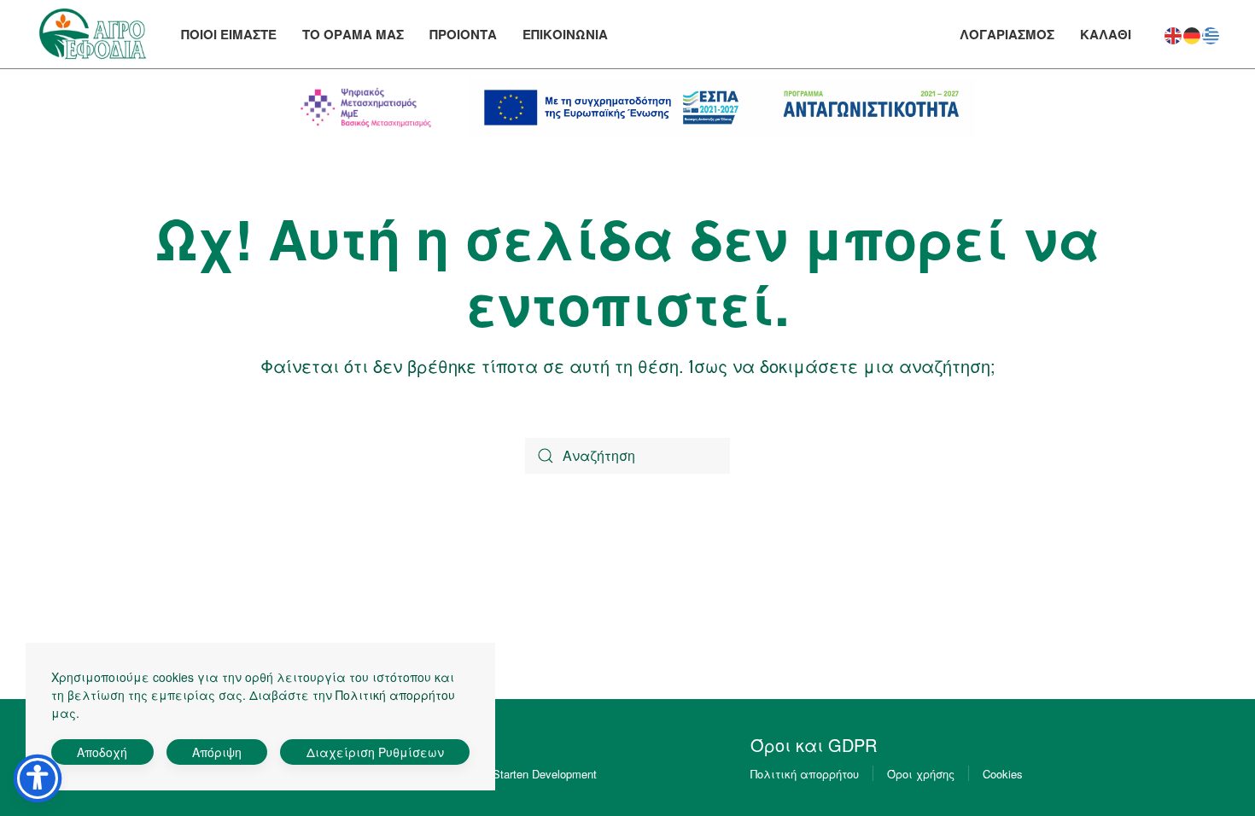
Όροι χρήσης (920, 774)
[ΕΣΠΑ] (722, 107)
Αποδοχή (102, 752)
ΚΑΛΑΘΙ (1105, 34)
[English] (1174, 33)
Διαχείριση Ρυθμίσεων (375, 752)
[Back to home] (92, 34)
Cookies (1003, 774)
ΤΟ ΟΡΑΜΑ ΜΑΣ (353, 34)
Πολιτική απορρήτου (804, 774)
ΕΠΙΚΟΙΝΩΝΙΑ (565, 34)
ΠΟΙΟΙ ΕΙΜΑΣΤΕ (229, 34)
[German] (1192, 33)
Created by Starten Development (516, 774)
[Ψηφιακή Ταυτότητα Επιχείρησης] (366, 107)
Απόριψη (217, 752)
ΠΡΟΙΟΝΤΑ (463, 34)
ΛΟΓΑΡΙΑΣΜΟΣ (1007, 34)
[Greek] (1211, 33)
